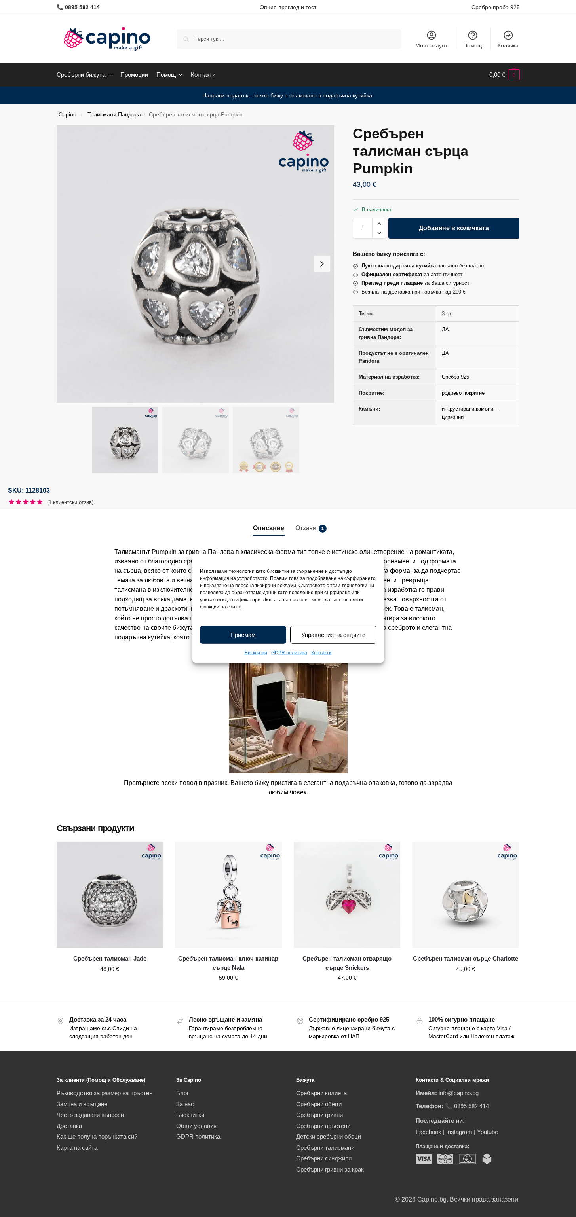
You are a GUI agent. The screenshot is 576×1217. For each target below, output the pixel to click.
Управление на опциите (333, 634)
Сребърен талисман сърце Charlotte (465, 958)
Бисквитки (256, 653)
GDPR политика (289, 653)
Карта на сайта (77, 1147)
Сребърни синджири (324, 1158)
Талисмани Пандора (114, 115)
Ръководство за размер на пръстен (104, 1093)
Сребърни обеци (319, 1104)
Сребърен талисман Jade (109, 958)
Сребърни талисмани (325, 1147)
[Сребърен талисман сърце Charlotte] (465, 895)
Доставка (69, 1125)
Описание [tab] (268, 528)
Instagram (459, 1131)
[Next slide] (322, 264)
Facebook (428, 1131)
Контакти (321, 653)
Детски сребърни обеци (328, 1136)
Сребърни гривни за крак (330, 1169)
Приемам (242, 634)
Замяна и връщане (82, 1104)
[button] (504, 75)
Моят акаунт (431, 45)
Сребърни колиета (321, 1093)
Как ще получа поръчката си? (97, 1136)
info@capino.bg (459, 1093)
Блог (182, 1093)
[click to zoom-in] (196, 264)
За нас (185, 1104)
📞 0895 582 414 (467, 1106)
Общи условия (196, 1125)
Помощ (472, 45)
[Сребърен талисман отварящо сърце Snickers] (347, 895)
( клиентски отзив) (70, 502)
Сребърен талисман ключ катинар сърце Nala (228, 963)
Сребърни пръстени (323, 1125)
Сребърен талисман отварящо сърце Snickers (347, 963)
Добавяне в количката (454, 228)
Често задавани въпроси (90, 1114)
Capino (67, 115)
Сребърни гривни (319, 1114)
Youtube (487, 1131)
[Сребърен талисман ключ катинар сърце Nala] (228, 895)
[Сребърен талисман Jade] (110, 895)
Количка (508, 45)
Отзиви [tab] (309, 528)
